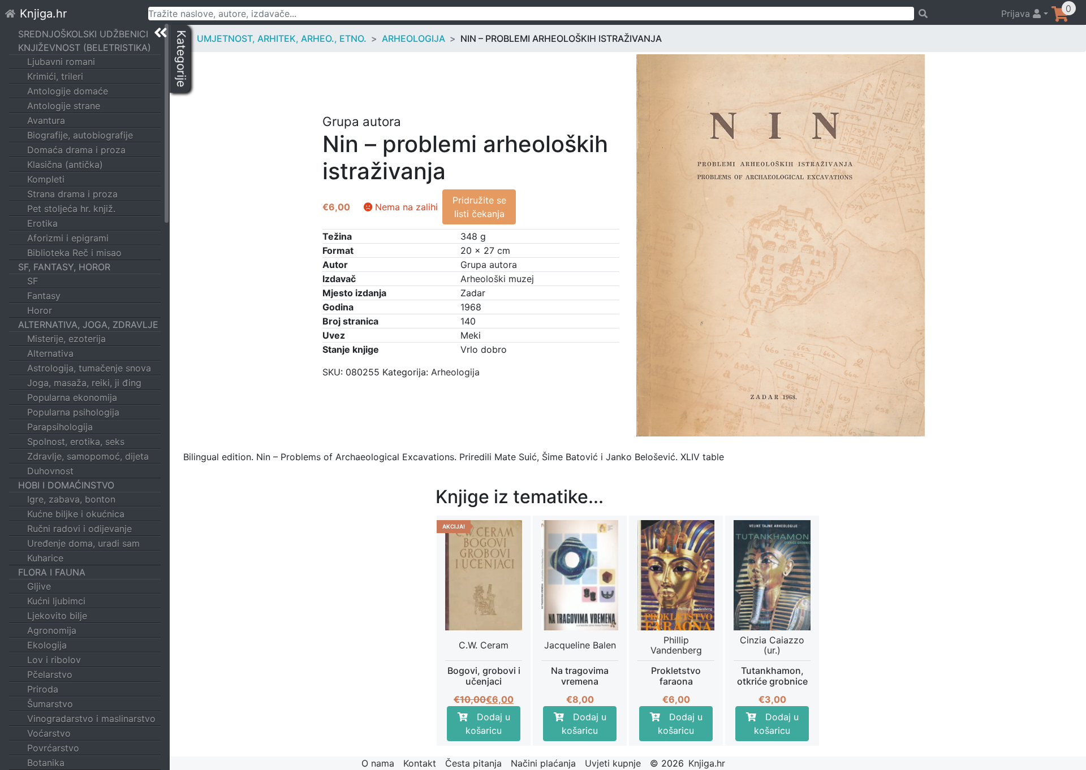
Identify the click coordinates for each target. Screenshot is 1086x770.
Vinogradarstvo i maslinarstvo (91, 718)
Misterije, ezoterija (66, 338)
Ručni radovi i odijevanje (79, 528)
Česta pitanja (473, 763)
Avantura (46, 120)
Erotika (42, 223)
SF (32, 281)
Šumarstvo (50, 704)
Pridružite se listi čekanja (479, 206)
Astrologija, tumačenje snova (89, 368)
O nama (377, 763)
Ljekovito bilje (57, 615)
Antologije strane (63, 105)
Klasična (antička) (65, 164)
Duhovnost (50, 471)
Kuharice (45, 558)
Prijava (1017, 13)
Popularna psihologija (73, 412)
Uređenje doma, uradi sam (83, 543)
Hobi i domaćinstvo (66, 485)
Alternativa (50, 353)
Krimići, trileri (55, 76)
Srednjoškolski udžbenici (83, 34)
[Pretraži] (952, 13)
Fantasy (44, 295)
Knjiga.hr (43, 13)
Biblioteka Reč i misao (74, 252)
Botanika (45, 762)
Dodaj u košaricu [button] (488, 723)
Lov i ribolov (54, 659)
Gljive (39, 586)
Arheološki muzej (497, 278)
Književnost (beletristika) (84, 47)
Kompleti (45, 179)
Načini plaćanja (543, 763)
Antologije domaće (67, 91)
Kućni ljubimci (56, 601)
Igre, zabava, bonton (71, 499)
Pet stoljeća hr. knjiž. (71, 208)
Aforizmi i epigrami (68, 238)
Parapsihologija (60, 426)
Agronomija (51, 630)
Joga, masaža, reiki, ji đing (84, 382)
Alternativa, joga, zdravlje (88, 324)
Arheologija (413, 38)
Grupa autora (488, 264)
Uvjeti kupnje (613, 763)
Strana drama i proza (72, 194)
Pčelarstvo (49, 674)
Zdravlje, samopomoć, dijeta (88, 456)
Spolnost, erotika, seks (75, 441)
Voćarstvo (49, 733)
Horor (39, 310)
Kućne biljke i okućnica (75, 514)
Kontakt (419, 763)
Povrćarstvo (53, 748)
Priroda (42, 689)
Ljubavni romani (61, 61)
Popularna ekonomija (72, 397)
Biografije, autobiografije (80, 135)
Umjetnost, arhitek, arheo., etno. (282, 38)
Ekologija (47, 645)
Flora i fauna (51, 572)
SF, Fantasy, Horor (64, 266)
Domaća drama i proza (76, 149)
